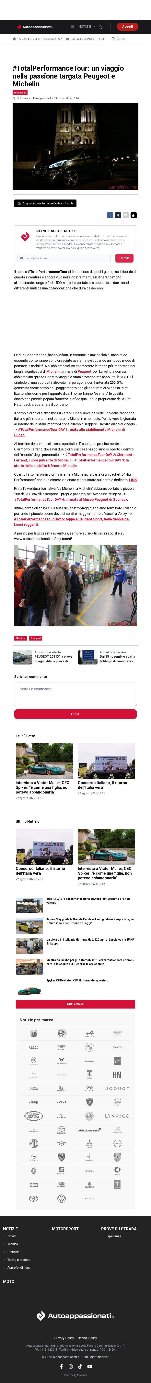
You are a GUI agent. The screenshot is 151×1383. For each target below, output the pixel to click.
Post (75, 714)
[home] (14, 39)
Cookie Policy (87, 1338)
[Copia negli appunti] (134, 215)
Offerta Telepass (80, 38)
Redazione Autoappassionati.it (36, 98)
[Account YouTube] (89, 1366)
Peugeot (84, 371)
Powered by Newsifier (75, 1375)
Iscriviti (124, 258)
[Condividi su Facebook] (110, 215)
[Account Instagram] (70, 1366)
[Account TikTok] (80, 1366)
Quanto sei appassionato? (40, 38)
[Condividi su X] (118, 215)
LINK (133, 480)
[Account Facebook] (61, 1366)
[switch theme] (101, 26)
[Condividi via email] (126, 215)
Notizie (85, 26)
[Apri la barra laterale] (72, 26)
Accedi (127, 26)
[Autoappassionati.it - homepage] (35, 27)
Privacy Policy (64, 1338)
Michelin (53, 371)
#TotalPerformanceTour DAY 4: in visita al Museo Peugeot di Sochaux (70, 499)
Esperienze (20, 92)
